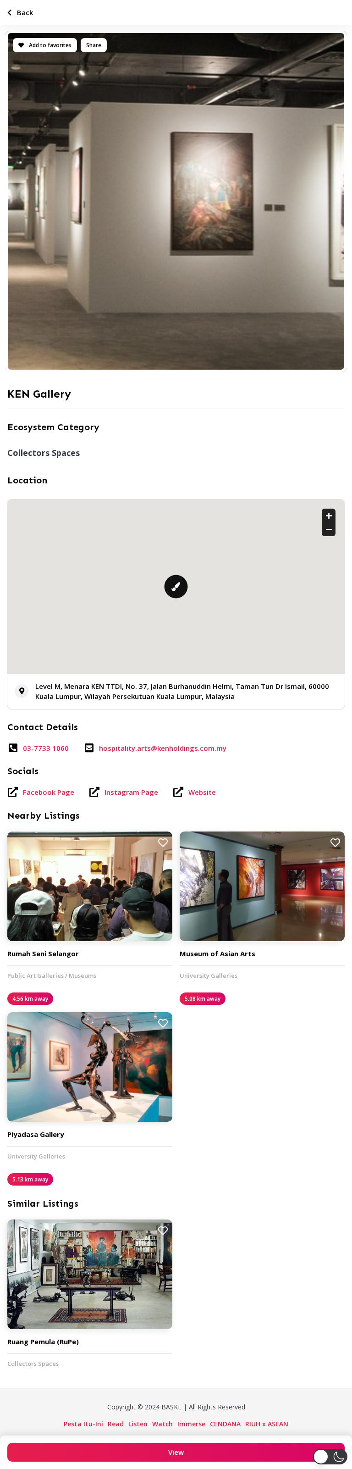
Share (93, 45)
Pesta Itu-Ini (83, 1423)
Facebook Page (48, 792)
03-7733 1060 (46, 748)
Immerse (191, 1423)
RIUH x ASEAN (266, 1423)
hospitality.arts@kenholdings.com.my (162, 748)
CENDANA (225, 1423)
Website (202, 792)
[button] (330, 1456)
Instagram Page (131, 792)
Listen (138, 1423)
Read (116, 1423)
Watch (162, 1423)
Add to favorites (50, 45)
